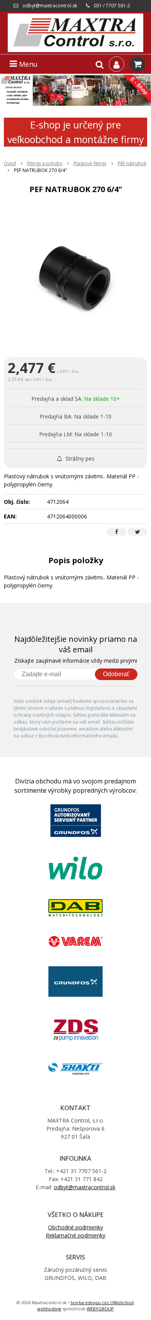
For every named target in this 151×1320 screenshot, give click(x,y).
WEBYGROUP (100, 1309)
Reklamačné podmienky (75, 1235)
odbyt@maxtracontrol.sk (49, 5)
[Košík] (137, 64)
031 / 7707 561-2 (112, 5)
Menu (27, 64)
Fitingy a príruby (44, 163)
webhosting (49, 1309)
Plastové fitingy (90, 163)
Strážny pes (79, 458)
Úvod (10, 163)
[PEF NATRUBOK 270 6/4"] (75, 277)
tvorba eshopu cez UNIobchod (102, 1302)
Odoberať (116, 674)
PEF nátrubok (132, 163)
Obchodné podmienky (75, 1227)
